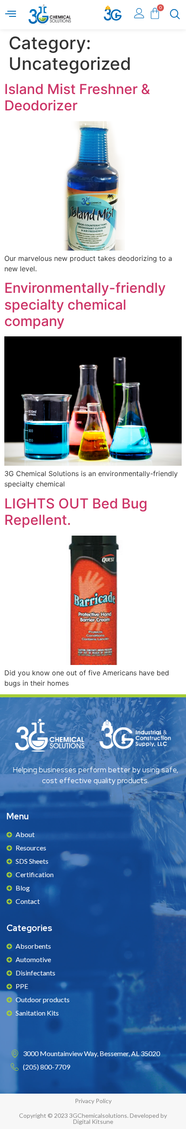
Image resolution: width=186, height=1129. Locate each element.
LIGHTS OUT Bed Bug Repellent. (76, 511)
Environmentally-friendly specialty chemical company (85, 304)
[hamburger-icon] (10, 14)
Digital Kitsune (93, 1121)
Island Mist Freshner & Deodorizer (77, 97)
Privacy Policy (93, 1100)
